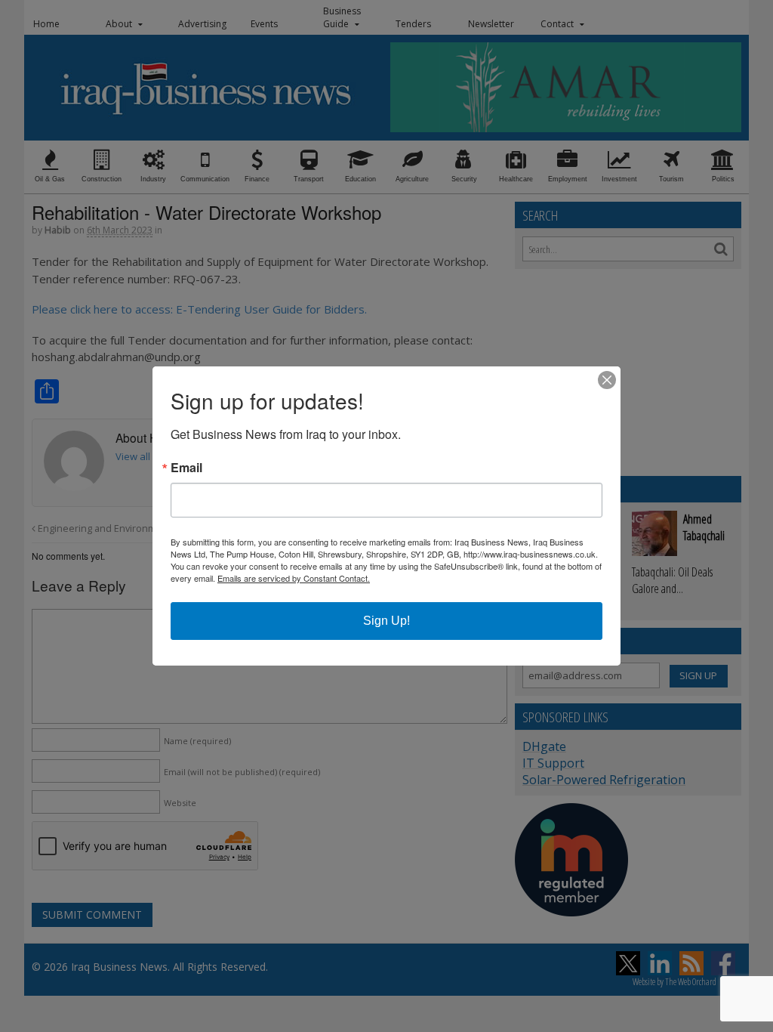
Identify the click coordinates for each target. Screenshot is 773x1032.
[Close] (607, 380)
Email (186, 468)
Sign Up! (386, 620)
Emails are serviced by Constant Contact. (293, 578)
